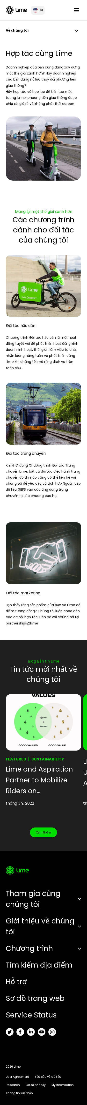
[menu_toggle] (76, 10)
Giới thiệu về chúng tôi (40, 926)
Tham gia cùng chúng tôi (33, 898)
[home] (16, 10)
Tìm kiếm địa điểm (39, 965)
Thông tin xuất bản (19, 1093)
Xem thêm (43, 832)
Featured (16, 759)
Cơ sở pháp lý (36, 1085)
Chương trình (29, 948)
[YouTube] (41, 1032)
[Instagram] (52, 1032)
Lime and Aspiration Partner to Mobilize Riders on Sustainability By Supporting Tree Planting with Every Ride (39, 780)
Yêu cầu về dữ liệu (48, 1077)
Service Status (31, 1015)
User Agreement (17, 1077)
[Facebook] (20, 1032)
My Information (62, 1085)
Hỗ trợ (16, 981)
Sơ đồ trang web (35, 998)
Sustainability (47, 759)
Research (13, 1085)
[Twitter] (10, 1032)
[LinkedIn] (31, 1032)
